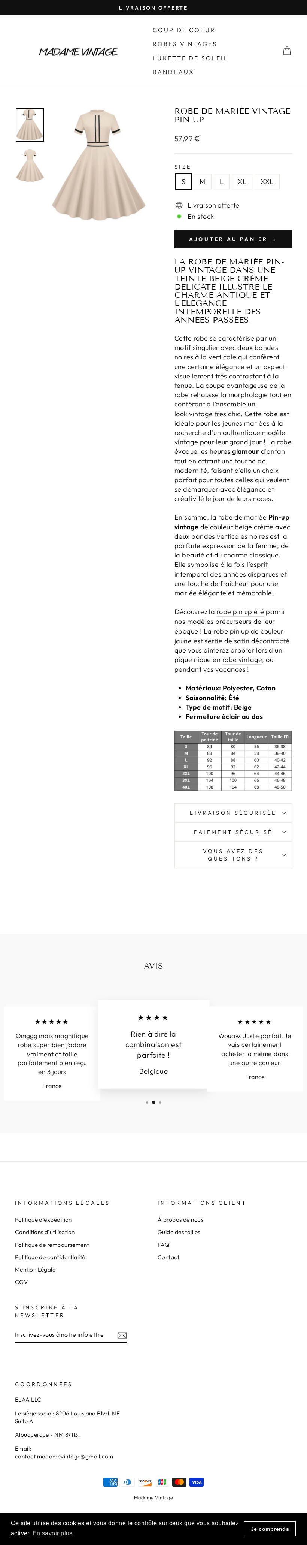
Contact (168, 1257)
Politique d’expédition (43, 1219)
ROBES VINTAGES (185, 44)
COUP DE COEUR (184, 30)
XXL (267, 181)
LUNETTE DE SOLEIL (190, 58)
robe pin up (231, 631)
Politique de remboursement (52, 1244)
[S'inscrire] (122, 1335)
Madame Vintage (153, 1497)
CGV (21, 1281)
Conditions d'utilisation (45, 1232)
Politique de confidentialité (50, 1257)
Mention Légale (35, 1269)
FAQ (163, 1244)
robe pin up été (240, 611)
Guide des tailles (179, 1232)
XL (242, 181)
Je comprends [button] (270, 1529)
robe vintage (242, 659)
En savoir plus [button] (53, 1533)
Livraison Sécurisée (233, 813)
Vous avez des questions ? (233, 855)
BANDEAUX (174, 72)
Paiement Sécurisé (233, 832)
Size (182, 166)
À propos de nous (180, 1219)
